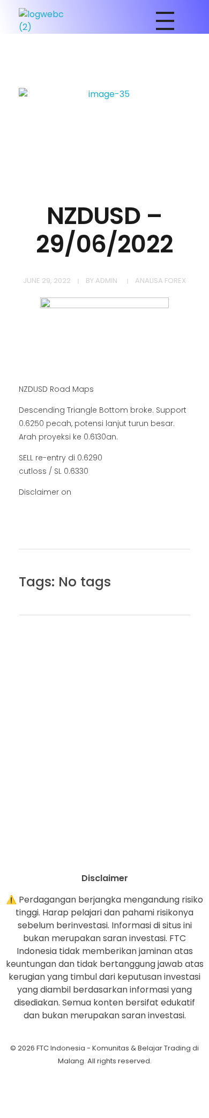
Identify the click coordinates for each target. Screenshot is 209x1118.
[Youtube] (104, 853)
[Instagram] (75, 853)
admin (106, 280)
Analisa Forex (160, 280)
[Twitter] (134, 853)
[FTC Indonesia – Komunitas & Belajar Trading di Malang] (46, 21)
